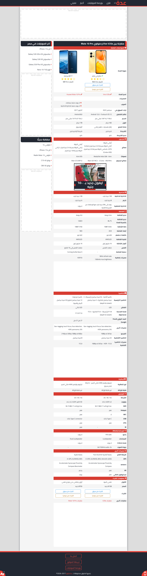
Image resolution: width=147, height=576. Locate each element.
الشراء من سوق (97, 85)
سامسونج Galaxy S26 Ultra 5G (39, 54)
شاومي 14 (46, 144)
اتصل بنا (73, 556)
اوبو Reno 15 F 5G (43, 69)
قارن (108, 3)
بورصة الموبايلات (95, 3)
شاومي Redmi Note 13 (42, 155)
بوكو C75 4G (45, 160)
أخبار (82, 3)
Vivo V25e (106, 94)
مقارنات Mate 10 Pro (75, 500)
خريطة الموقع (73, 562)
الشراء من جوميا (97, 89)
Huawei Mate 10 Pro (73, 94)
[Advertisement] (73, 24)
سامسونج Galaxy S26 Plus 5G (39, 64)
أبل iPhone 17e (45, 49)
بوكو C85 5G (45, 165)
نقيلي (73, 3)
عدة (121, 3)
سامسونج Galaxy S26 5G (41, 59)
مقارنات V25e (107, 500)
